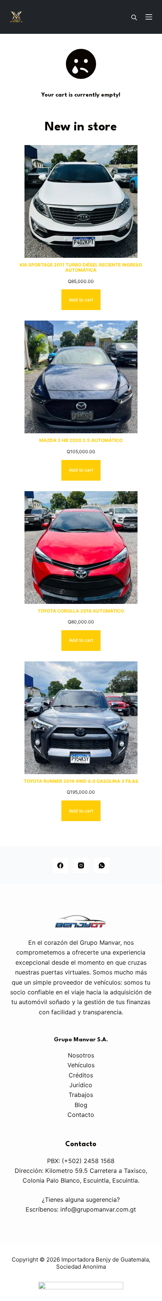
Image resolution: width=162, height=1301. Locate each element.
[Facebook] (60, 865)
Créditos (81, 1075)
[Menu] (148, 17)
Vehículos (81, 1065)
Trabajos (81, 1094)
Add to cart (81, 300)
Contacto (80, 1114)
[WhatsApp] (101, 865)
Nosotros (81, 1055)
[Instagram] (81, 865)
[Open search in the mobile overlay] (134, 17)
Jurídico (80, 1085)
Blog (81, 1105)
